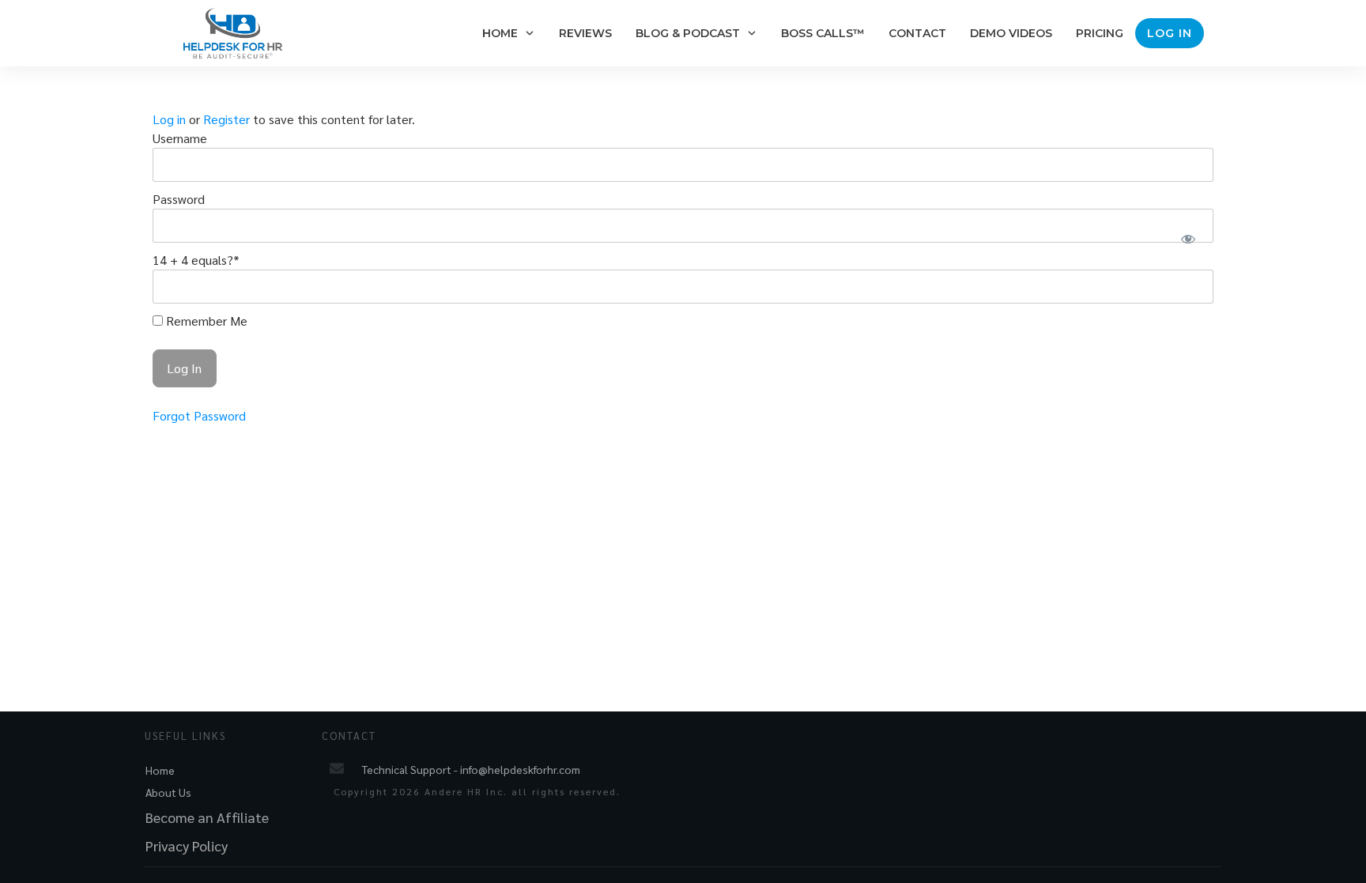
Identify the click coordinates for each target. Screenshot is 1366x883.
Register (226, 119)
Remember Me (205, 320)
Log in (169, 119)
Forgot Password (199, 415)
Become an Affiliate (207, 817)
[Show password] (1187, 238)
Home (160, 770)
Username (180, 138)
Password (179, 199)
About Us (168, 792)
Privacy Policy (186, 845)
